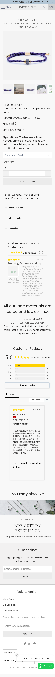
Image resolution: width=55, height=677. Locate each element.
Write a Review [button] (29, 385)
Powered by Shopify (37, 668)
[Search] (44, 7)
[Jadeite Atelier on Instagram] (30, 644)
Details (13, 228)
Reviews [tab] (10, 394)
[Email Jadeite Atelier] (20, 644)
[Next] (50, 55)
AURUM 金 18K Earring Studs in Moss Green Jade (13, 280)
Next (33, 20)
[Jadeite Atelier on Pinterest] (35, 644)
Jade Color (15, 207)
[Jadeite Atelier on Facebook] (25, 644)
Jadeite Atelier (27, 7)
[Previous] (5, 55)
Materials (14, 218)
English (8, 652)
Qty (4, 167)
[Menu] (1, 7)
